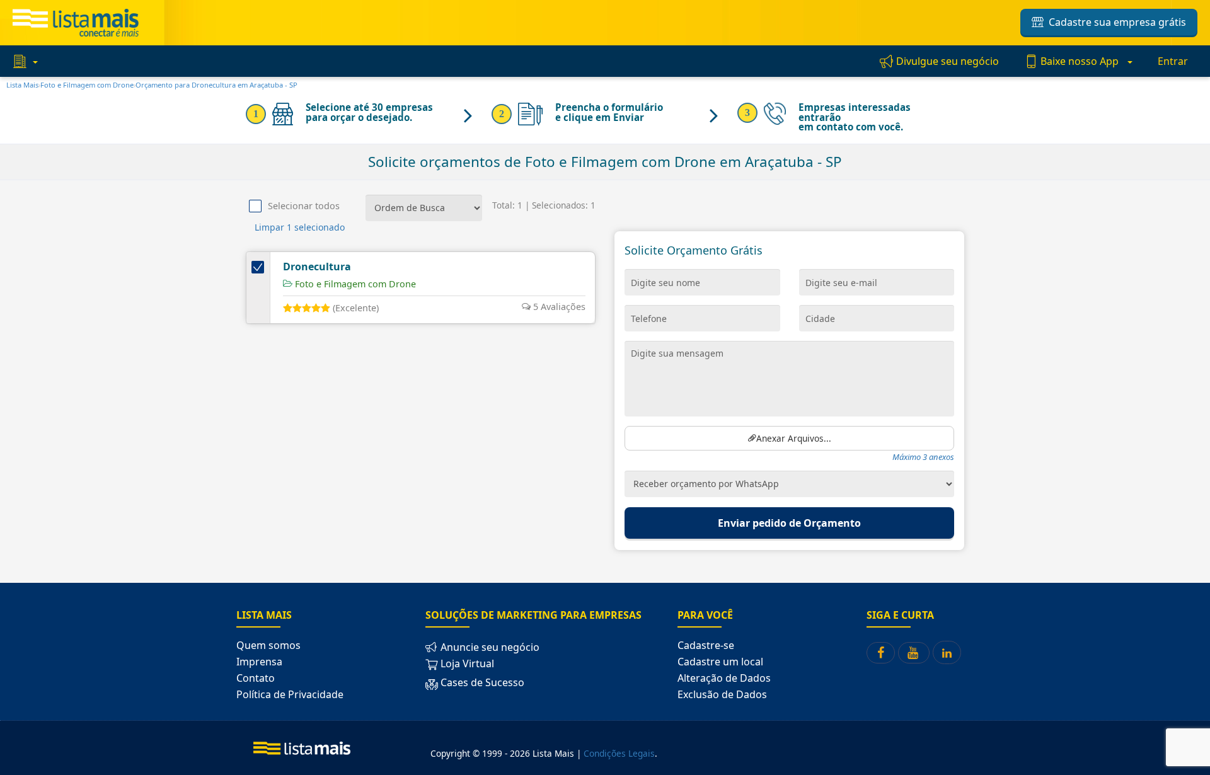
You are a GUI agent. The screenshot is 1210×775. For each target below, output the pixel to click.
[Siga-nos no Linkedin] (947, 652)
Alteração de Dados (724, 678)
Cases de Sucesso (481, 682)
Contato (255, 678)
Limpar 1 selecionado (300, 227)
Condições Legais (619, 753)
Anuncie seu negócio (488, 647)
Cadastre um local (720, 662)
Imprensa (259, 662)
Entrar (1173, 61)
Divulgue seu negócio (946, 61)
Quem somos (268, 645)
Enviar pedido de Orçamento (789, 523)
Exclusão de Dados (722, 694)
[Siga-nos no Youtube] (914, 652)
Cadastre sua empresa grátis (1115, 22)
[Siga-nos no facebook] (881, 652)
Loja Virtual (466, 663)
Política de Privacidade (289, 694)
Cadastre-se (705, 645)
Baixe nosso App (1079, 61)
